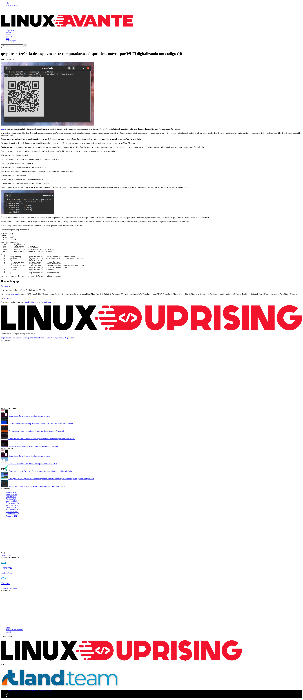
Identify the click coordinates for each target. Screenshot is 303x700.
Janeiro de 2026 (12, 505)
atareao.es (7, 298)
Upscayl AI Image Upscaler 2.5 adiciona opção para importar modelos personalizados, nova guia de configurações (51, 479)
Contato (9, 632)
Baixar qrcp (5, 286)
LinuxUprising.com (31, 302)
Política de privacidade (14, 630)
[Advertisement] (72, 357)
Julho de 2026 (11, 492)
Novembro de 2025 (13, 510)
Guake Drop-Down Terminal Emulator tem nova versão (29, 416)
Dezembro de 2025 (13, 507)
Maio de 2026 (11, 497)
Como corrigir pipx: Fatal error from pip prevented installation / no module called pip (40, 471)
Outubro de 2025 (12, 512)
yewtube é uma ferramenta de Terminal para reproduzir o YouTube (33, 446)
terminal (9, 37)
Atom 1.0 (4, 555)
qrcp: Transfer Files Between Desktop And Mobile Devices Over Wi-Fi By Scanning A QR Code (37, 338)
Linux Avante (47, 690)
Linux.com (12, 5)
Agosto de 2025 (12, 516)
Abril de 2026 (11, 499)
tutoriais (9, 34)
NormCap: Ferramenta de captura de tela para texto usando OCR (32, 464)
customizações (11, 41)
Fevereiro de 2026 (12, 503)
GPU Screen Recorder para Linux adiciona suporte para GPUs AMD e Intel (36, 486)
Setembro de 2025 (12, 514)
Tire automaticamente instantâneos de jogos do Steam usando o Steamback (36, 431)
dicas (7, 39)
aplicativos (10, 30)
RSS (10, 555)
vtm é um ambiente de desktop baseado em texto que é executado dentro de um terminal (41, 424)
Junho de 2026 (11, 495)
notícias (8, 32)
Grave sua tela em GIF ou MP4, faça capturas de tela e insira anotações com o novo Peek (41, 439)
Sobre (7, 3)
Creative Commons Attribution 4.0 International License (25, 690)
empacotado (15, 294)
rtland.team (46, 302)
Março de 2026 (11, 501)
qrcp (3, 129)
